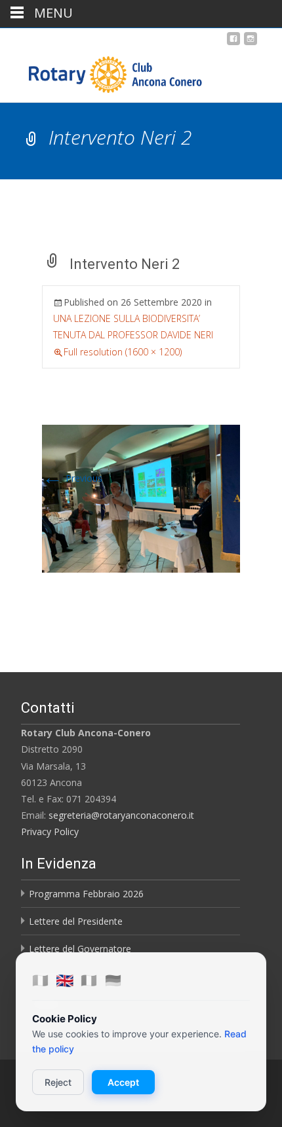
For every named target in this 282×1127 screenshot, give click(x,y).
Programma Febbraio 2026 (86, 893)
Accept (123, 1082)
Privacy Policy (50, 831)
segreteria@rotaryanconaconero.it (121, 815)
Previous (72, 478)
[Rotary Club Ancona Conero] (102, 71)
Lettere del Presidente (76, 921)
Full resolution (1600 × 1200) (123, 352)
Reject (58, 1082)
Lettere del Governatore (80, 948)
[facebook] (233, 43)
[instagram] (250, 43)
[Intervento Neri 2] (141, 498)
